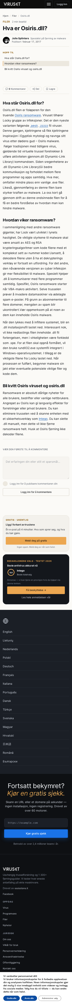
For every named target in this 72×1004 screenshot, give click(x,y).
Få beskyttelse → (36, 590)
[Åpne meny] (49, 4)
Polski (7, 657)
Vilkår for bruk (10, 945)
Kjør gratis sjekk (36, 833)
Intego (43, 419)
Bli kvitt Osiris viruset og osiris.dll (23, 69)
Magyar (8, 727)
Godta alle (11, 998)
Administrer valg (50, 998)
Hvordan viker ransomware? (21, 63)
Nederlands (10, 649)
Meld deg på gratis (36, 540)
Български (10, 761)
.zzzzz (43, 125)
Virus (5, 907)
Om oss (7, 939)
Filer (14, 15)
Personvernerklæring (14, 951)
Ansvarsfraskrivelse (13, 956)
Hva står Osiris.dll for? (17, 58)
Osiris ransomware (28, 115)
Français (8, 675)
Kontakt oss (9, 968)
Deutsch (8, 666)
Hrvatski (8, 735)
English (7, 631)
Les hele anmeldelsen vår (36, 597)
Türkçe (7, 709)
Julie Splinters (20, 38)
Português (9, 692)
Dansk (7, 701)
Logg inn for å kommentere (36, 491)
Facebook (8, 894)
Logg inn (62, 4)
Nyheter (7, 925)
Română (8, 752)
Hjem (5, 15)
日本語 (7, 744)
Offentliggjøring (11, 962)
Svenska (8, 718)
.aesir (34, 125)
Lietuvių (8, 640)
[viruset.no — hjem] (14, 4)
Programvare (10, 913)
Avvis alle (29, 998)
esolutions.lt (21, 888)
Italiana (7, 683)
